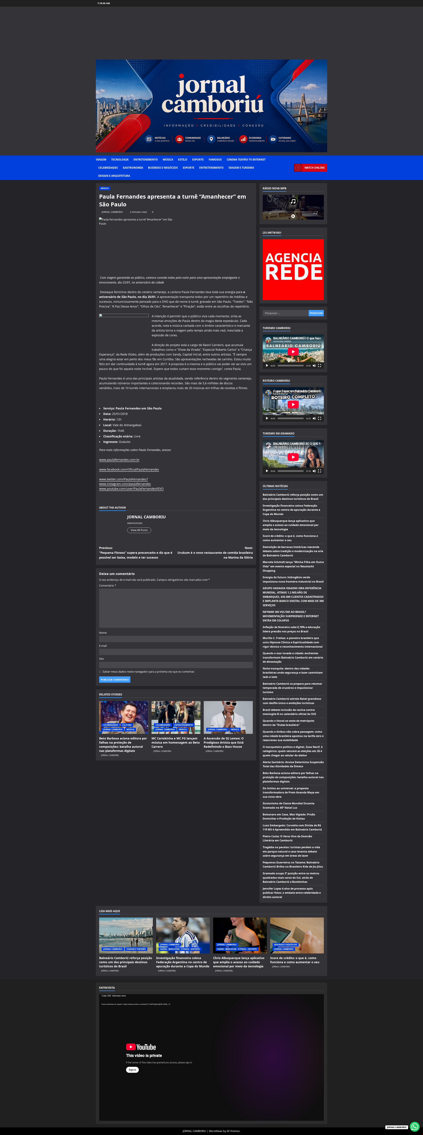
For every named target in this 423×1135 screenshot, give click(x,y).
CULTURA (126, 725)
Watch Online (315, 167)
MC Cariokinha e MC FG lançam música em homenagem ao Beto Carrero (176, 742)
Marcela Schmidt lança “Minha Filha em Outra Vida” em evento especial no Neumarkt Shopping (293, 566)
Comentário (107, 585)
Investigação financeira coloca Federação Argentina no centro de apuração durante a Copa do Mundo (291, 510)
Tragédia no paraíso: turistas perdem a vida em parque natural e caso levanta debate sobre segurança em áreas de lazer (291, 851)
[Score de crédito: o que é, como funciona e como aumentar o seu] (297, 935)
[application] (293, 351)
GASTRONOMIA (133, 167)
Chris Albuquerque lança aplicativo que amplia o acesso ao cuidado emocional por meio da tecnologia (291, 525)
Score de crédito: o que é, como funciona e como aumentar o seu (294, 960)
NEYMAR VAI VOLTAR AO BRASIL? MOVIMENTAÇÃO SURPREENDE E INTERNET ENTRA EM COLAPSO (291, 616)
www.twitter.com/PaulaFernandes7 (123, 479)
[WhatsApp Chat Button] (415, 1127)
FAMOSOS (215, 159)
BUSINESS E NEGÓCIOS (163, 167)
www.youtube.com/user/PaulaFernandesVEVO (131, 489)
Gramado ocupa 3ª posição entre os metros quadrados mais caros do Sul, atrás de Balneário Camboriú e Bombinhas (291, 878)
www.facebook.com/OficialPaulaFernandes (129, 469)
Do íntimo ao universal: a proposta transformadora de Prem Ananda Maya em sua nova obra (291, 792)
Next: (215, 552)
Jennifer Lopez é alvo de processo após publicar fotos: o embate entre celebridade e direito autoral (292, 893)
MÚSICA (168, 159)
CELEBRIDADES (108, 167)
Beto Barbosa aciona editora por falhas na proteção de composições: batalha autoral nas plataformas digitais (123, 744)
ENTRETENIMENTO (146, 159)
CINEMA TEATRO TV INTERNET (246, 159)
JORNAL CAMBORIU (112, 211)
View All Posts (139, 530)
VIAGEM (101, 159)
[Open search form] (290, 168)
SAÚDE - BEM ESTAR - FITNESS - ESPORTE (180, 949)
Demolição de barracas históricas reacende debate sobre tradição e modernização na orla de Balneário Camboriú (293, 551)
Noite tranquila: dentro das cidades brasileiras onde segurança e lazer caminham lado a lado (293, 673)
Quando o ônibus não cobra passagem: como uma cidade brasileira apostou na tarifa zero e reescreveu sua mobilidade (293, 736)
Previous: (135, 552)
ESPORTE (198, 159)
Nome (103, 633)
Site (101, 659)
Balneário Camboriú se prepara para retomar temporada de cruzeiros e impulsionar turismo (292, 688)
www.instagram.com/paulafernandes (125, 484)
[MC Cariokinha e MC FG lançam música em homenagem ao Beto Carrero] (176, 717)
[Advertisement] (211, 35)
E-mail (103, 646)
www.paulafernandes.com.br (119, 460)
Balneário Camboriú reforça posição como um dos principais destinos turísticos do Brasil (125, 962)
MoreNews (215, 1131)
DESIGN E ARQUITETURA (114, 176)
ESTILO (182, 159)
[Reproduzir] (267, 365)
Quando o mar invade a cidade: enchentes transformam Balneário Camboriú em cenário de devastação (293, 657)
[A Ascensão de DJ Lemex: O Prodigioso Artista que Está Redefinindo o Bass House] (228, 717)
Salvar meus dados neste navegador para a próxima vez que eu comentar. (149, 671)
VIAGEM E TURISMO (241, 167)
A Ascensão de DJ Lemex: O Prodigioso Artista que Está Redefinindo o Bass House (224, 742)
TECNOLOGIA (120, 159)
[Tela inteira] (319, 365)
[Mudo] (314, 365)
